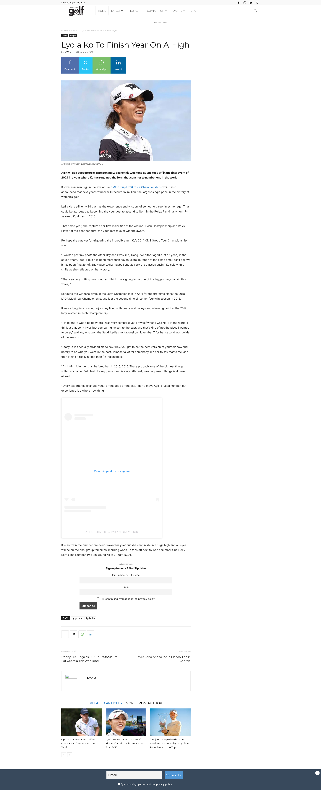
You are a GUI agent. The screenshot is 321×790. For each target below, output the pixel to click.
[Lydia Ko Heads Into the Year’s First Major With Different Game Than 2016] (126, 722)
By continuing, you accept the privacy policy (128, 598)
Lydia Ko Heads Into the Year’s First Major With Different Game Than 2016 (125, 743)
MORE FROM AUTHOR (144, 703)
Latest (115, 10)
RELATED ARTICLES (106, 703)
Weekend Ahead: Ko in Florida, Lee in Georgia (164, 659)
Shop (194, 10)
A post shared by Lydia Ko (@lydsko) (111, 532)
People (133, 10)
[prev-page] (63, 754)
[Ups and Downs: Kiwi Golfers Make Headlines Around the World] (81, 722)
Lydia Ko (90, 618)
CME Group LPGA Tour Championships (136, 187)
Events (177, 10)
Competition (155, 10)
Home (102, 10)
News (74, 30)
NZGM (68, 52)
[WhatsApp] (82, 634)
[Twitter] (257, 2)
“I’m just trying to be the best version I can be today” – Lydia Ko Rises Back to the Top (170, 743)
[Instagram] (244, 2)
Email (126, 586)
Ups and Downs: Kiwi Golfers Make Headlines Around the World (78, 743)
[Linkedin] (251, 2)
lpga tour (77, 618)
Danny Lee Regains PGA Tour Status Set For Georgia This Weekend (89, 659)
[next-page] (69, 754)
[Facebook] (238, 2)
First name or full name (126, 575)
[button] (255, 11)
